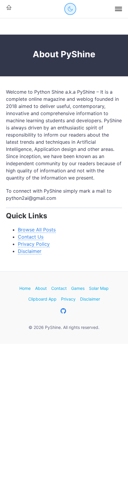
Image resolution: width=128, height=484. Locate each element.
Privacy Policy (34, 244)
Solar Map (99, 288)
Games (78, 288)
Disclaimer (29, 251)
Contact (59, 288)
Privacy (68, 298)
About (41, 288)
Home (25, 288)
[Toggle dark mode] (70, 9)
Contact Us (30, 237)
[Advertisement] (64, 414)
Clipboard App (42, 298)
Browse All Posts (37, 230)
